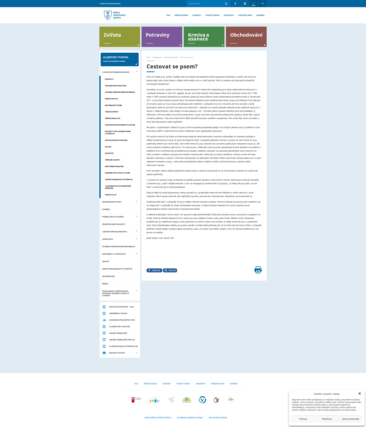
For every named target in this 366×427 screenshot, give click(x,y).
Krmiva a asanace (198, 36)
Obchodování (246, 34)
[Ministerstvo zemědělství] (137, 400)
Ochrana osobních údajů (190, 417)
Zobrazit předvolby (350, 418)
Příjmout (303, 418)
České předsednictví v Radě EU (117, 269)
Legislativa (107, 239)
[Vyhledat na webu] (226, 3)
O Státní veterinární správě (115, 72)
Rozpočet (109, 153)
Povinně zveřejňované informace (120, 92)
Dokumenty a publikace (114, 254)
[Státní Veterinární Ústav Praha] (171, 399)
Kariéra (260, 15)
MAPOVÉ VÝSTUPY (117, 353)
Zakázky (196, 15)
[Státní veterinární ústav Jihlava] (155, 400)
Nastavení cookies (218, 417)
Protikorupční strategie (116, 140)
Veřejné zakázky (112, 160)
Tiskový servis (212, 15)
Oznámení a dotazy (118, 313)
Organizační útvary (112, 202)
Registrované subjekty (113, 224)
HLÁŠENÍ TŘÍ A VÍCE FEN (119, 326)
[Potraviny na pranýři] (216, 400)
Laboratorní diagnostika (114, 231)
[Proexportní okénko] (231, 399)
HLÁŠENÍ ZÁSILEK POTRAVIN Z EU (123, 346)
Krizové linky (245, 15)
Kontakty (229, 15)
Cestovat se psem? (114, 15)
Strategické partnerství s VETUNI (120, 125)
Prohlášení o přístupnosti (158, 417)
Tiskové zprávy (111, 112)
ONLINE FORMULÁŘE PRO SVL (122, 339)
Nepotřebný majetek (114, 166)
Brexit (105, 283)
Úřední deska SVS (112, 118)
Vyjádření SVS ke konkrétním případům (118, 187)
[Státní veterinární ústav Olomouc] (187, 400)
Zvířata (112, 34)
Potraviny (157, 34)
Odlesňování (108, 276)
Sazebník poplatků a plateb (117, 173)
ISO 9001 (108, 147)
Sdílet (155, 270)
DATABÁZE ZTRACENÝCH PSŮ (122, 320)
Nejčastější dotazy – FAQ (121, 306)
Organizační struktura (116, 86)
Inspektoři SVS (111, 99)
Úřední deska (181, 15)
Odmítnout (327, 418)
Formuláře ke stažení (113, 216)
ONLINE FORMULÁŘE (118, 333)
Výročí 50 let (111, 195)
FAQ (168, 15)
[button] (360, 394)
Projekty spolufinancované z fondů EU (118, 132)
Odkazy (105, 261)
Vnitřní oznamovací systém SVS (119, 179)
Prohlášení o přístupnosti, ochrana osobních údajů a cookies (115, 293)
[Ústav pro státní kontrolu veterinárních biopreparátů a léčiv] (202, 399)
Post (170, 270)
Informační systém (113, 105)
